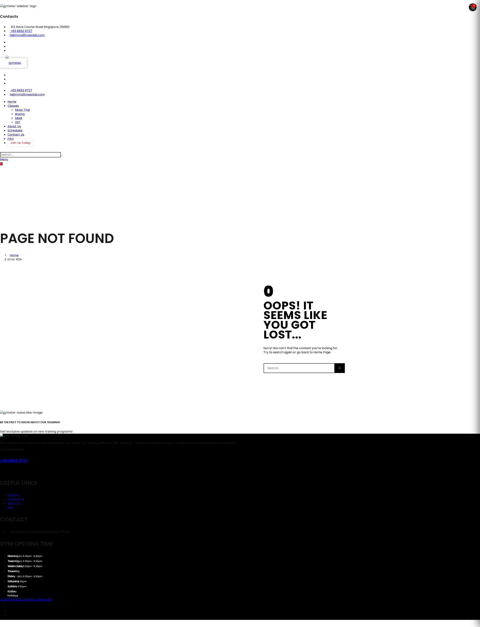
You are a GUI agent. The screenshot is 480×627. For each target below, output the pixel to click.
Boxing (20, 114)
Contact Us (16, 134)
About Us (14, 126)
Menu (4, 159)
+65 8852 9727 (21, 31)
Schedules (15, 130)
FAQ (11, 507)
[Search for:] (31, 154)
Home (12, 101)
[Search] (340, 368)
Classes (13, 106)
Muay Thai (22, 110)
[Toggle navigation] (1, 163)
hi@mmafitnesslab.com (27, 35)
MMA (18, 118)
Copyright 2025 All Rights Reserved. (26, 599)
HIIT (17, 122)
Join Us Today (20, 143)
